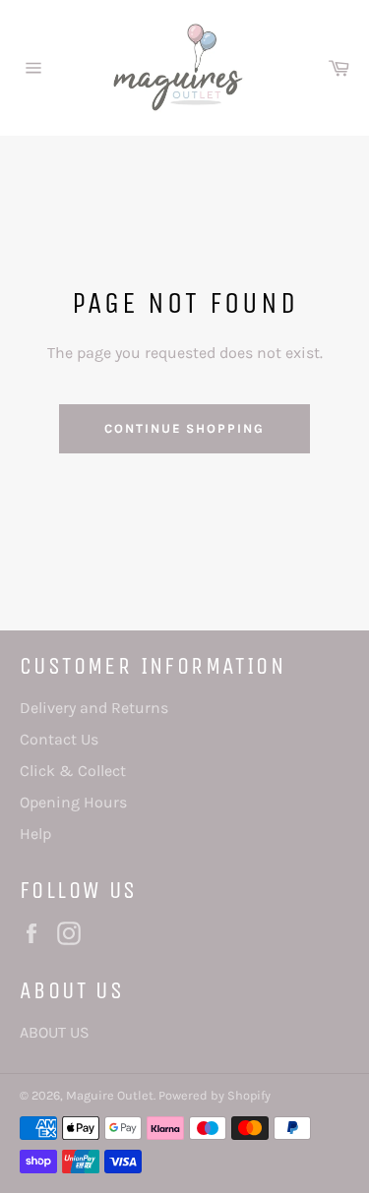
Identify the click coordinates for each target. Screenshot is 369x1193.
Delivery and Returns (94, 707)
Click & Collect (73, 770)
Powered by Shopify (214, 1095)
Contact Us (59, 739)
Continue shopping (184, 428)
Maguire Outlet (110, 1095)
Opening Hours (73, 802)
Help (35, 833)
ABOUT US (55, 1032)
